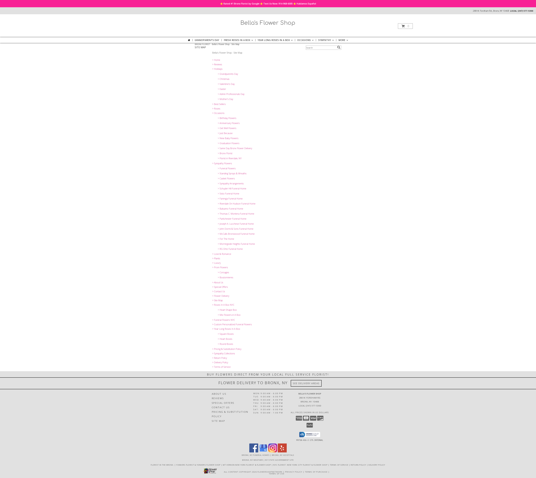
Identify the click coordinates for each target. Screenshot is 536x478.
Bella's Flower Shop (267, 23)
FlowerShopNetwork (270, 472)
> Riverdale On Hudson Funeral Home (236, 203)
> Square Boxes (226, 333)
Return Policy (359, 465)
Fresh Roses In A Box (237, 40)
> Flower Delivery (220, 295)
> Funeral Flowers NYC (223, 319)
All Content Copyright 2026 (240, 472)
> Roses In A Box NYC (223, 304)
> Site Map (217, 300)
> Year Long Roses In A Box (226, 328)
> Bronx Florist (225, 153)
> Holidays (217, 68)
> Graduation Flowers (228, 143)
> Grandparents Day (228, 73)
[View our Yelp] (282, 451)
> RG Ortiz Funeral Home (230, 248)
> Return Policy (219, 357)
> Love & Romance (221, 253)
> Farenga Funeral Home (230, 198)
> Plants (216, 258)
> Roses (216, 108)
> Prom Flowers (220, 267)
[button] (405, 26)
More (341, 40)
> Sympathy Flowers (222, 163)
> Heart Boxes (225, 338)
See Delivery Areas (306, 383)
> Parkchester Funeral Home (232, 218)
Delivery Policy (376, 465)
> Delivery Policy (220, 362)
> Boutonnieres (225, 277)
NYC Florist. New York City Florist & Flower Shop (300, 465)
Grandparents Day (207, 40)
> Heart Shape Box (227, 309)
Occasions (304, 40)
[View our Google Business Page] (263, 451)
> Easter (222, 89)
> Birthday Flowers (227, 118)
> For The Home (226, 238)
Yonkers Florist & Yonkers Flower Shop (198, 465)
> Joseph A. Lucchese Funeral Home (236, 223)
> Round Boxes (225, 344)
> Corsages (223, 272)
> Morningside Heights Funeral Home (236, 243)
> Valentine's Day (226, 84)
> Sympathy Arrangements (231, 183)
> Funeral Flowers (227, 168)
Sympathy (324, 40)
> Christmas (223, 79)
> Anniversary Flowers (229, 123)
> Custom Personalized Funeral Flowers (232, 324)
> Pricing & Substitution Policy (226, 349)
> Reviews (217, 64)
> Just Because (225, 133)
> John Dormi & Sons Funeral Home (235, 228)
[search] (338, 47)
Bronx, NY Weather (252, 460)
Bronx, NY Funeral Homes (256, 455)
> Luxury (216, 262)
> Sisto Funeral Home (228, 193)
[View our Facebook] (253, 451)
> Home (216, 59)
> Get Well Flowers (227, 128)
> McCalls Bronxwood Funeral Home (236, 233)
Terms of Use (276, 473)
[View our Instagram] (272, 451)
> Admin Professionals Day (231, 94)
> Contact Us (218, 291)
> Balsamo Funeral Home (230, 208)
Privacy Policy (293, 472)
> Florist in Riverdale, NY (230, 158)
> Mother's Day (225, 99)
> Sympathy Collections (223, 353)
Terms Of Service (339, 465)
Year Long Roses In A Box (274, 40)
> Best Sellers (219, 104)
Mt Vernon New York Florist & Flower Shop (247, 465)
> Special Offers (220, 286)
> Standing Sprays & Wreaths (232, 173)
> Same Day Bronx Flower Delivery (235, 148)
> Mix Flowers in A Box (229, 314)
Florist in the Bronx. (162, 465)
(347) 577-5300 (525, 10)
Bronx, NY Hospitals (283, 455)
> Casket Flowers (226, 178)
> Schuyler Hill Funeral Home (232, 188)
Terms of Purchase (316, 472)
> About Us (217, 282)
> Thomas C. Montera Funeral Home (236, 213)
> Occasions (218, 113)
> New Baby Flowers (228, 138)
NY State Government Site (279, 460)
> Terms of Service (221, 366)
